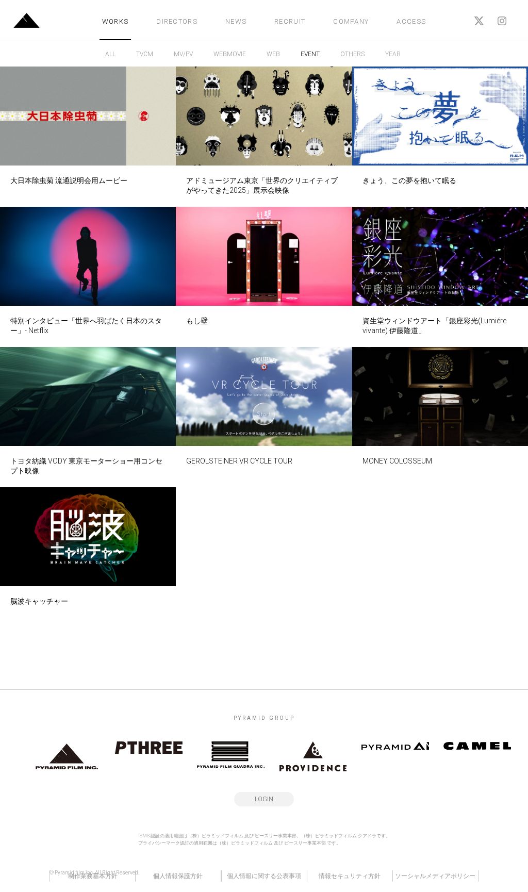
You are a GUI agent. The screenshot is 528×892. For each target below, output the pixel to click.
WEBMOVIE (229, 54)
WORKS (115, 21)
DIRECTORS (176, 21)
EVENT (310, 54)
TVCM (144, 54)
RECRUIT (289, 21)
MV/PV (183, 54)
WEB (273, 54)
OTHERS (352, 54)
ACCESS (411, 21)
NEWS (235, 21)
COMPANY (351, 21)
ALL (110, 54)
